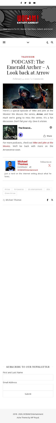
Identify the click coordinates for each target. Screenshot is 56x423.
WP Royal (35, 417)
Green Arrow (10, 193)
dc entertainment (35, 189)
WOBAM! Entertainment (28, 170)
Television (28, 57)
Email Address (10, 382)
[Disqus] (28, 245)
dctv (48, 189)
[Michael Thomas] (11, 166)
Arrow (7, 189)
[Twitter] (49, 165)
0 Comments (37, 78)
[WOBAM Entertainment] (28, 19)
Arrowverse (19, 189)
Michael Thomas (23, 163)
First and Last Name (13, 372)
